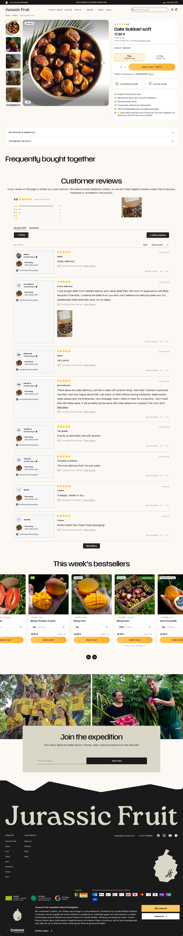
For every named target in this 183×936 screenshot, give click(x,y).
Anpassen (159, 916)
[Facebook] (158, 835)
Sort (145, 245)
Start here (55, 10)
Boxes (68, 10)
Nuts (7, 862)
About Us (28, 841)
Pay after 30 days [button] (160, 84)
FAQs (26, 851)
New (101, 10)
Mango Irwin (80, 620)
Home (7, 15)
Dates (15, 15)
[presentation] (88, 657)
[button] (122, 24)
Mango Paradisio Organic (43, 620)
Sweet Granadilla (168, 620)
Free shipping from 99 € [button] (129, 84)
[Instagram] (164, 835)
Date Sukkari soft (31, 265)
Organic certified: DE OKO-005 (20, 899)
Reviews (28, 846)
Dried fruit (9, 867)
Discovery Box (10, 841)
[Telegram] (176, 835)
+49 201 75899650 (146, 836)
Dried (90, 10)
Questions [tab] (34, 228)
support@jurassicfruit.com (124, 836)
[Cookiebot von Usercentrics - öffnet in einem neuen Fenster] (17, 931)
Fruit (78, 10)
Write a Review (160, 236)
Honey (7, 872)
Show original (89, 266)
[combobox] (149, 10)
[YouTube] (170, 835)
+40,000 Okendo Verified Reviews (44, 899)
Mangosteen (123, 620)
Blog (26, 856)
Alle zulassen (160, 908)
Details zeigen (41, 931)
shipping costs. (145, 41)
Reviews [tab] (20, 228)
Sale (108, 10)
